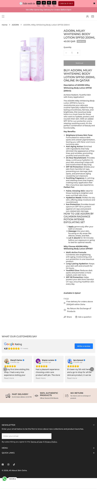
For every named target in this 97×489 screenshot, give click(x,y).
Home (4, 25)
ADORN (15, 25)
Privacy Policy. (50, 442)
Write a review (83, 346)
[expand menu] (3, 16)
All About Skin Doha (18, 470)
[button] (92, 16)
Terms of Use (36, 442)
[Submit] (48, 436)
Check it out (66, 3)
